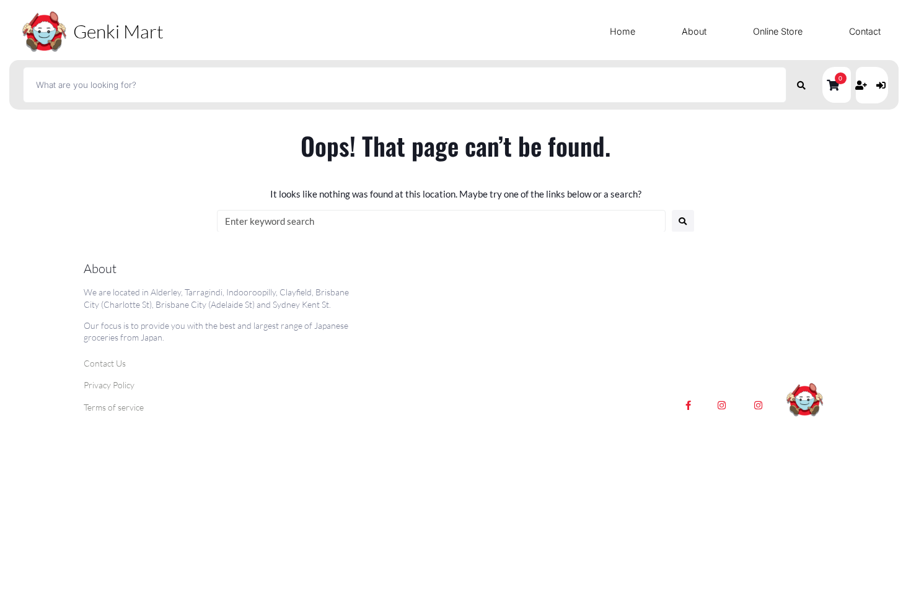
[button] (836, 85)
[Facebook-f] (689, 406)
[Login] (882, 85)
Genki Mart (118, 31)
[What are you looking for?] (404, 85)
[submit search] (802, 85)
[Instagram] (722, 406)
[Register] (862, 85)
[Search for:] (441, 221)
